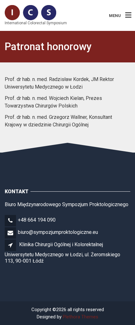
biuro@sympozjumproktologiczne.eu (58, 232)
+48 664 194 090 (37, 220)
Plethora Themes (80, 317)
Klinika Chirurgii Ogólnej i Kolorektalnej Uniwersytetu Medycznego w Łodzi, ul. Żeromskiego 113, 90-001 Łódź (62, 252)
